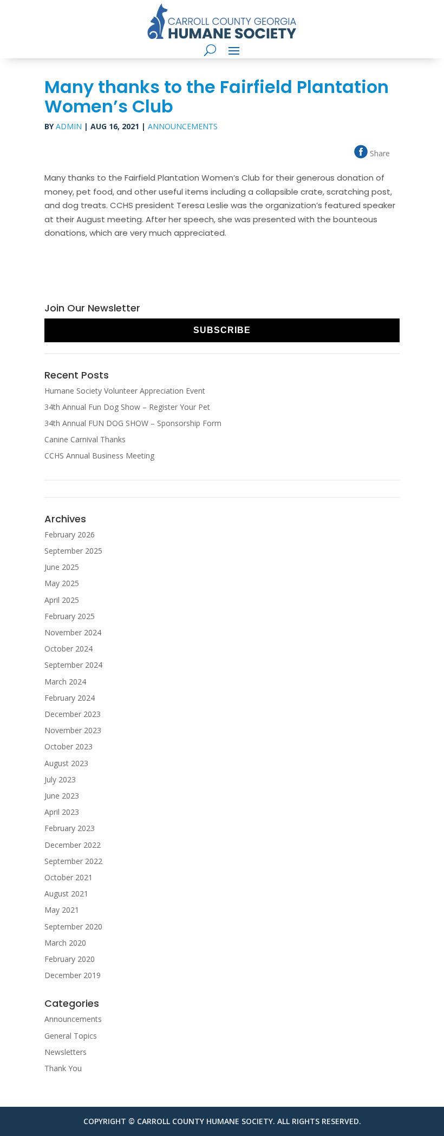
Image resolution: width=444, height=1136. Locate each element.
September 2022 (73, 861)
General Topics (70, 1036)
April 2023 (61, 812)
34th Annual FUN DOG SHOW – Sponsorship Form (132, 423)
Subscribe (222, 330)
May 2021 (61, 910)
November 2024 (72, 632)
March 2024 (65, 681)
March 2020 (65, 943)
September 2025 (73, 551)
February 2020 (69, 959)
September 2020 (73, 926)
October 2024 (68, 648)
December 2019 (72, 975)
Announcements (183, 126)
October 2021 (68, 877)
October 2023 (68, 746)
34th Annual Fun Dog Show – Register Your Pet (127, 407)
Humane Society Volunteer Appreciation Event (124, 391)
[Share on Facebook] (395, 151)
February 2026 (69, 534)
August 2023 (66, 763)
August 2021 (66, 893)
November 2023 (72, 730)
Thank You (63, 1068)
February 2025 (69, 616)
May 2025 (61, 583)
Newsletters (65, 1052)
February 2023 (69, 828)
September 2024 (73, 665)
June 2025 (61, 567)
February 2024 (69, 698)
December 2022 (72, 845)
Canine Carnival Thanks (85, 439)
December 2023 (72, 714)
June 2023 (61, 795)
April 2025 (61, 600)
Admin (69, 126)
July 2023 (60, 779)
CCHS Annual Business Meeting (99, 455)
